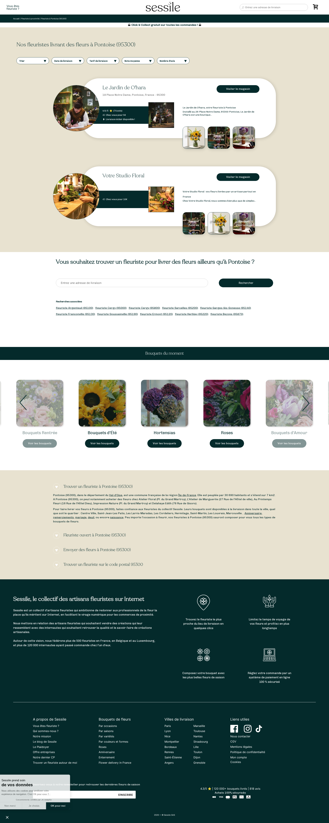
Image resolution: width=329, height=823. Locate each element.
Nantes (198, 736)
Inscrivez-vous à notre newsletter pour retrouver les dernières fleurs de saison (86, 784)
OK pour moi (63, 805)
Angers (169, 762)
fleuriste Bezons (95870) (226, 314)
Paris (167, 726)
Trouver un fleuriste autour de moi (55, 762)
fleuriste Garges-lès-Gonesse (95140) (225, 308)
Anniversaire (253, 513)
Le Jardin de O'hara (124, 87)
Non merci (15, 805)
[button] (7, 817)
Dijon (196, 757)
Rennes (169, 752)
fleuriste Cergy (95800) (144, 308)
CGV (233, 741)
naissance (117, 517)
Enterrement (107, 757)
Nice (167, 736)
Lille (196, 747)
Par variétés (106, 736)
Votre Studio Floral (123, 175)
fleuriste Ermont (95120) (156, 314)
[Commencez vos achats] (316, 8)
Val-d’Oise (115, 495)
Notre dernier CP (44, 757)
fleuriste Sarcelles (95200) (180, 308)
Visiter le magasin (238, 88)
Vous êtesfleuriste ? (13, 7)
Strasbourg (200, 741)
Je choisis (39, 805)
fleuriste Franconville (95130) (75, 314)
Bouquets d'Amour (227, 432)
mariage (81, 517)
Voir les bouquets (39, 443)
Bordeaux (170, 747)
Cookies (235, 762)
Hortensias (102, 432)
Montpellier (171, 741)
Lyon (167, 731)
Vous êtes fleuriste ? (46, 726)
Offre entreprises (44, 752)
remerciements (63, 517)
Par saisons (106, 731)
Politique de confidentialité (247, 752)
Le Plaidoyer (41, 747)
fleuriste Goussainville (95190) (117, 314)
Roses (164, 432)
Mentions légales (241, 746)
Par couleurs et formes (113, 741)
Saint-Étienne (173, 757)
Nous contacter (240, 736)
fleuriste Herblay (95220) (191, 314)
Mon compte (238, 757)
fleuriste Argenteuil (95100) (74, 308)
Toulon (197, 752)
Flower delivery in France (115, 762)
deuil (91, 517)
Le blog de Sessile (45, 741)
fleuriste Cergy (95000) (111, 308)
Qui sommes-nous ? (45, 731)
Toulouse (199, 731)
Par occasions (108, 726)
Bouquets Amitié (289, 432)
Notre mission (42, 736)
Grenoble (199, 762)
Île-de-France (187, 495)
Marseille (199, 726)
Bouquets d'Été (39, 432)
